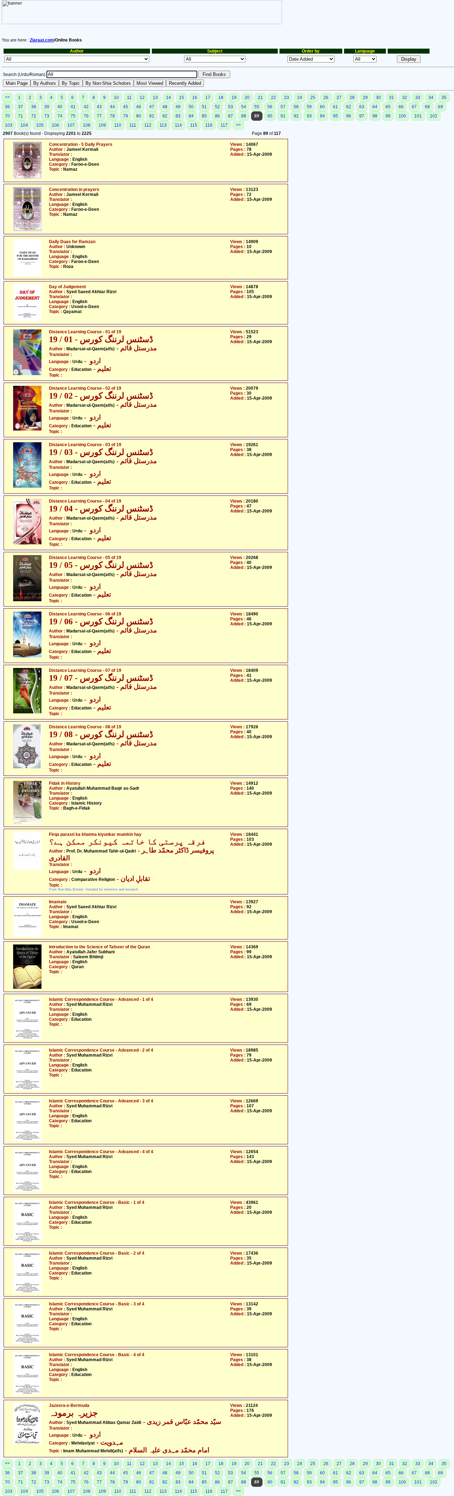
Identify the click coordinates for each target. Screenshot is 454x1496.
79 (125, 116)
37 (20, 106)
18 (220, 97)
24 (299, 97)
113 (163, 125)
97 (361, 116)
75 (73, 116)
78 (112, 116)
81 (151, 116)
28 (352, 97)
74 (59, 116)
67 (414, 106)
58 (296, 106)
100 (402, 116)
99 (388, 116)
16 (194, 97)
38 (33, 106)
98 (374, 116)
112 (147, 125)
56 (269, 106)
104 (24, 125)
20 (247, 97)
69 (440, 106)
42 (86, 106)
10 (116, 97)
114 (178, 125)
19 (234, 97)
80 (138, 116)
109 (102, 125)
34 (430, 97)
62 (348, 106)
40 (59, 106)
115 (193, 125)
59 (309, 106)
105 (40, 125)
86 (217, 116)
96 (348, 116)
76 (86, 116)
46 (138, 106)
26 (325, 97)
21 (260, 97)
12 (142, 97)
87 (230, 116)
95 (335, 116)
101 (418, 116)
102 (433, 116)
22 (273, 97)
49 (178, 106)
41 (73, 106)
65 (388, 106)
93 (309, 116)
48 (164, 106)
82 (164, 116)
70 (7, 116)
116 (208, 125)
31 (391, 97)
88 (243, 116)
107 (71, 125)
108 (86, 125)
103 (8, 125)
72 (33, 116)
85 (204, 116)
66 (401, 106)
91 (283, 116)
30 (378, 97)
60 (322, 106)
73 (46, 116)
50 (191, 106)
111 (132, 125)
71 (20, 116)
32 (404, 97)
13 (155, 97)
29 (365, 97)
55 (256, 106)
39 (46, 106)
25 (312, 97)
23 (286, 97)
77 (99, 116)
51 (204, 106)
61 (335, 106)
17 (207, 97)
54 (243, 106)
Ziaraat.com (42, 40)
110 (117, 125)
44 (112, 106)
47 (151, 106)
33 (417, 97)
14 (168, 97)
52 (217, 106)
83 (178, 116)
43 (99, 106)
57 (283, 106)
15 (181, 97)
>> (238, 124)
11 (129, 97)
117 (224, 125)
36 (7, 106)
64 (374, 106)
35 (444, 97)
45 (125, 106)
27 (339, 97)
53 (230, 106)
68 (427, 106)
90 (269, 116)
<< (7, 97)
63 (361, 106)
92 (296, 116)
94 (322, 116)
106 (55, 125)
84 (191, 116)
